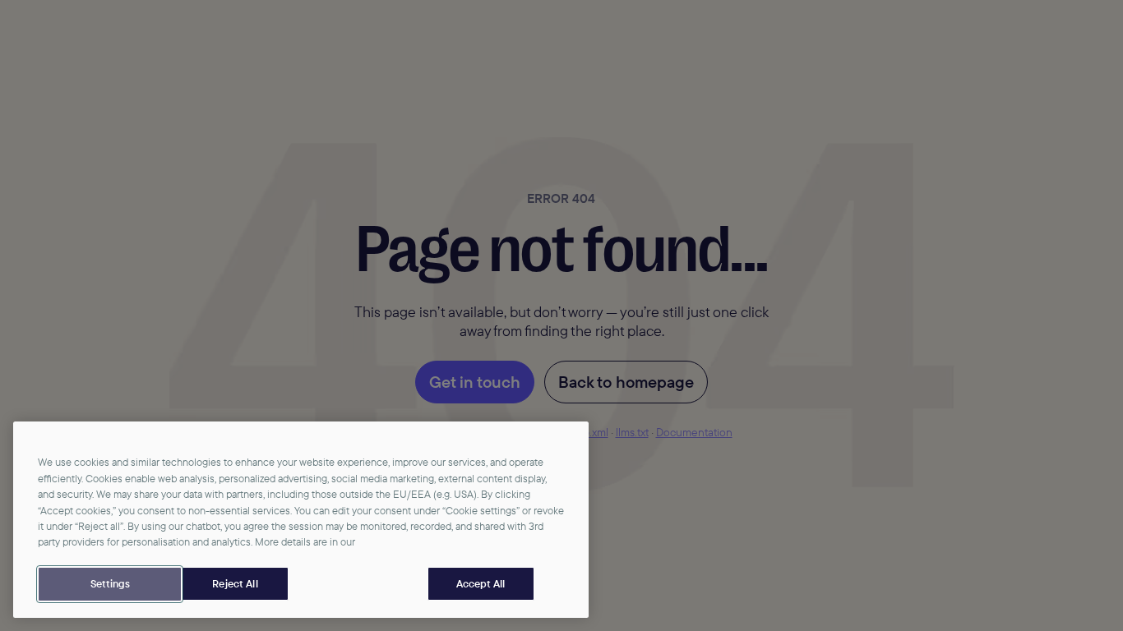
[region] (301, 519)
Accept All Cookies (480, 584)
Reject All (234, 583)
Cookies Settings (110, 584)
